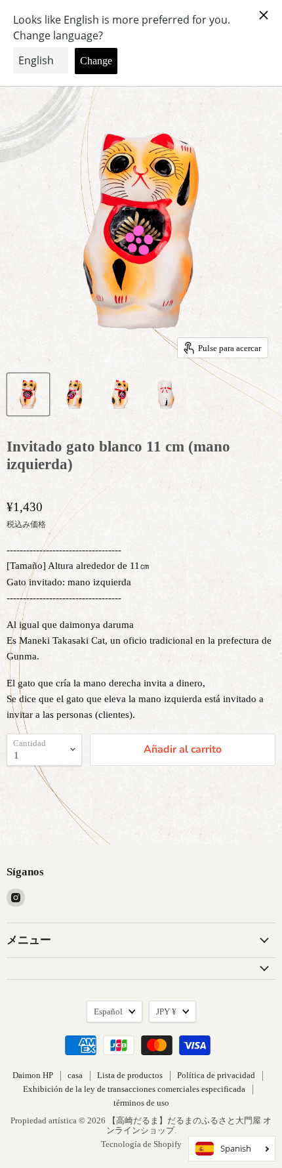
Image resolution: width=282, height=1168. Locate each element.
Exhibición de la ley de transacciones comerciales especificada (134, 1089)
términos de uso (141, 1103)
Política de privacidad (216, 1075)
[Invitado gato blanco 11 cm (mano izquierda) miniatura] (28, 394)
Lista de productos (130, 1075)
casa (75, 1075)
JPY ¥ (166, 1011)
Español (108, 1011)
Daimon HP (32, 1075)
